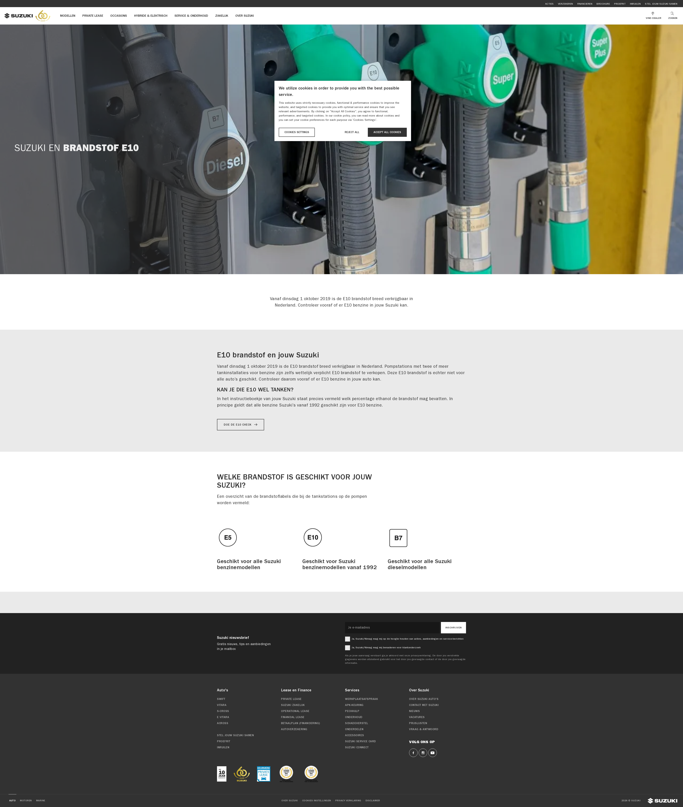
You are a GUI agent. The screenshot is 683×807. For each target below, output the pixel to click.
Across (222, 723)
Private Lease (291, 699)
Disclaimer (373, 800)
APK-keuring (354, 705)
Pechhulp (352, 711)
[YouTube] (432, 752)
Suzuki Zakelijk (293, 705)
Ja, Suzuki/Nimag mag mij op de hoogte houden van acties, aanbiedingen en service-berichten (407, 638)
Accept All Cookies (387, 132)
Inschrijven (453, 627)
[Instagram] (423, 752)
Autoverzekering (294, 729)
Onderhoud (353, 717)
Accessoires (354, 735)
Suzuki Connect (357, 747)
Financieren (584, 3)
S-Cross (223, 711)
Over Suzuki (289, 800)
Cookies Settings (296, 132)
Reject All (352, 132)
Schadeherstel (356, 723)
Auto (12, 800)
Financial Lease (293, 717)
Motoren (26, 800)
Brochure (603, 3)
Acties (549, 3)
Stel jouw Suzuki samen (661, 3)
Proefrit (620, 3)
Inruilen (635, 3)
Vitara (221, 705)
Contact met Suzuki (424, 705)
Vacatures (417, 717)
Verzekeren (565, 3)
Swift (221, 699)
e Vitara (223, 717)
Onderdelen (354, 729)
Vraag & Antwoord (423, 729)
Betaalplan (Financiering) (300, 723)
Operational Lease (295, 711)
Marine (40, 800)
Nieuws (414, 711)
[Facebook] (413, 752)
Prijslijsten (418, 723)
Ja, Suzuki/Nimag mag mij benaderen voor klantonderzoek (386, 647)
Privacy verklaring (348, 800)
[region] (342, 111)
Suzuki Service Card (360, 741)
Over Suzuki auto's (423, 699)
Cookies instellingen (316, 800)
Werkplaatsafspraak (361, 699)
